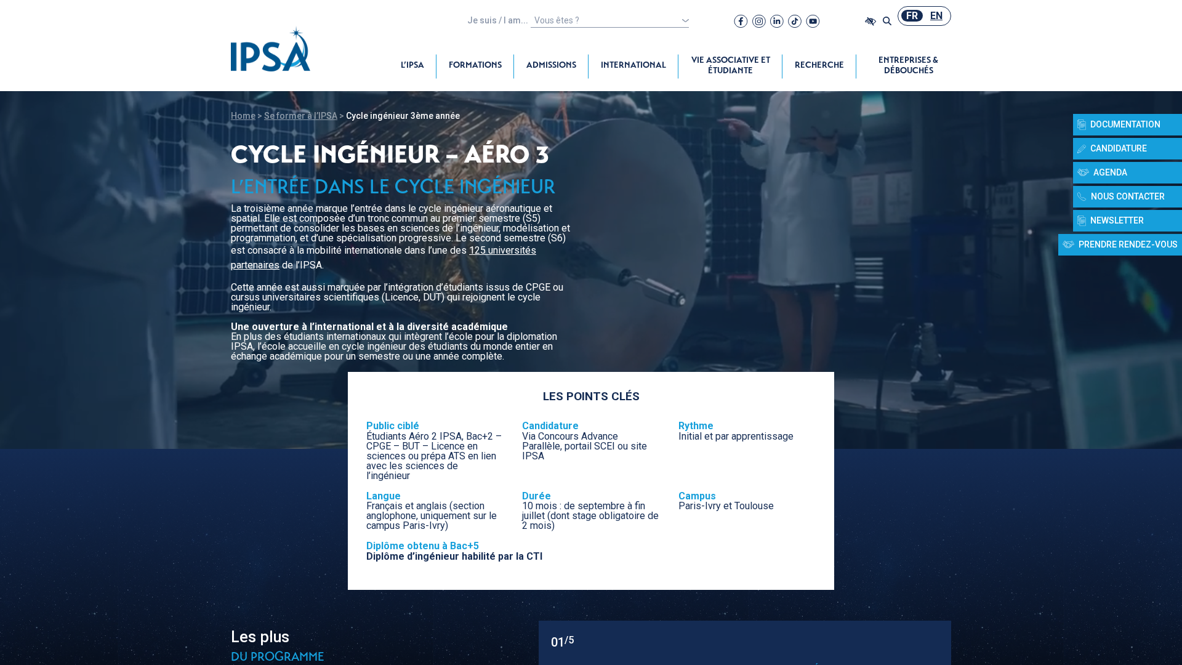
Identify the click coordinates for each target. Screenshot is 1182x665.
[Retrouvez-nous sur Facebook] (741, 21)
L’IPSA (412, 66)
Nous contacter (1128, 196)
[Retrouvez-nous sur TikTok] (795, 21)
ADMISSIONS (551, 66)
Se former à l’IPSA (300, 116)
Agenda (1110, 172)
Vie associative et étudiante (730, 66)
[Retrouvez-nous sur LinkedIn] (777, 21)
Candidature (1118, 148)
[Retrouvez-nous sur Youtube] (813, 21)
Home (243, 116)
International (633, 66)
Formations (475, 66)
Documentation (1125, 124)
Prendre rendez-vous (1128, 244)
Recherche (819, 66)
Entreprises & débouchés (908, 66)
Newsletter (1117, 220)
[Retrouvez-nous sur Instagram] (759, 21)
